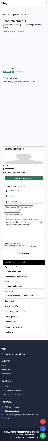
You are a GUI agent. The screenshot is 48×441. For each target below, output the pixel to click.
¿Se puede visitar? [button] (26, 207)
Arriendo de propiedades (12, 394)
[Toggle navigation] (43, 3)
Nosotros (5, 369)
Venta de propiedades (11, 390)
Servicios (5, 386)
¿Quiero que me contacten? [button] (14, 215)
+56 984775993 (12, 407)
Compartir (20, 71)
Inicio (7, 14)
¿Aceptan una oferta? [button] (12, 211)
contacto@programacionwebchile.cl (22, 414)
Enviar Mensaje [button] (24, 253)
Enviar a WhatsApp (25, 178)
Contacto (5, 373)
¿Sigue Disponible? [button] (11, 207)
